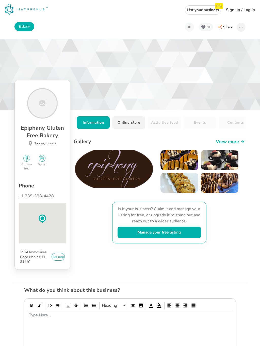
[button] (42, 219)
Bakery (24, 26)
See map (58, 257)
